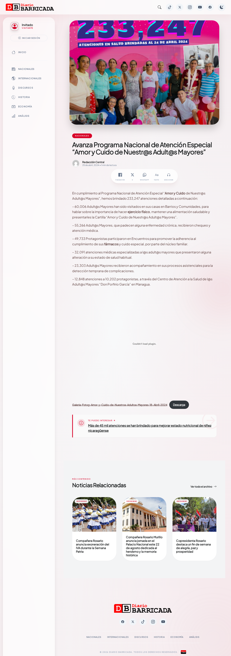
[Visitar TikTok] (169, 7)
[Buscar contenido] (159, 7)
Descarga (179, 404)
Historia (24, 97)
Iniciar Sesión (31, 38)
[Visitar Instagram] (189, 7)
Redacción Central (93, 162)
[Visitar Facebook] (210, 7)
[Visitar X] (179, 7)
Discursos (25, 87)
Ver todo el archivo (201, 486)
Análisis (24, 116)
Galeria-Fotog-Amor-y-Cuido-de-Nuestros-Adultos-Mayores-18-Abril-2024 (119, 404)
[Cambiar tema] (221, 7)
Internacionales (30, 78)
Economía (25, 106)
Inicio (22, 52)
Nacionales (26, 69)
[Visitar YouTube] (200, 7)
